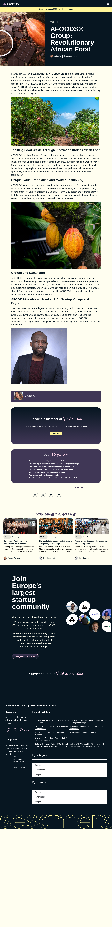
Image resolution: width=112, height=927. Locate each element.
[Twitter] (21, 730)
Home (8, 705)
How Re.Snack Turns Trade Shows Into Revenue (47, 472)
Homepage (10, 745)
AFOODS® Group (58, 74)
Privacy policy (17, 759)
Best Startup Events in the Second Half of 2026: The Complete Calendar (56, 478)
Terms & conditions (17, 761)
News (18, 745)
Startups (54, 22)
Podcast (24, 745)
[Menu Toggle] (108, 4)
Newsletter (10, 748)
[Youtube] (26, 730)
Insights (38, 775)
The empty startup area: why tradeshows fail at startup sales (52, 466)
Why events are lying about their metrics (44, 475)
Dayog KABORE (39, 74)
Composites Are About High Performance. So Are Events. (50, 461)
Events (38, 765)
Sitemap (17, 757)
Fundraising (40, 770)
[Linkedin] (9, 730)
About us (19, 748)
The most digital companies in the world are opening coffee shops (54, 464)
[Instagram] (15, 730)
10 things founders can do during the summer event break (51, 469)
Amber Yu (57, 56)
